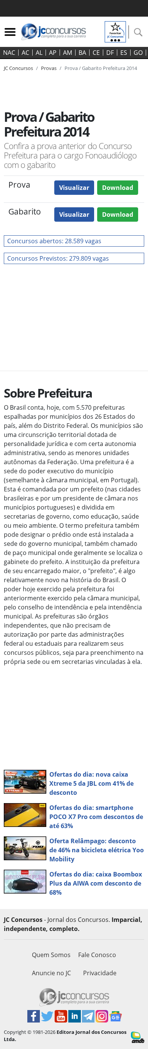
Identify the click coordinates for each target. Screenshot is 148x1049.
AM (67, 53)
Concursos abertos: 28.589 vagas (54, 241)
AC (25, 53)
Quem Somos (51, 955)
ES (123, 53)
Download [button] (117, 187)
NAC (9, 53)
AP (53, 53)
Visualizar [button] (74, 187)
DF (110, 53)
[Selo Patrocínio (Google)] (115, 31)
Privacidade (100, 973)
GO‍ (138, 53)
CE (96, 53)
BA (82, 53)
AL (39, 53)
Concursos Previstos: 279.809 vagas (58, 258)
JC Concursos (18, 68)
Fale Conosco (97, 955)
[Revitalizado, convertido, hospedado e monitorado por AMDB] (137, 1036)
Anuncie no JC (51, 973)
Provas (49, 68)
